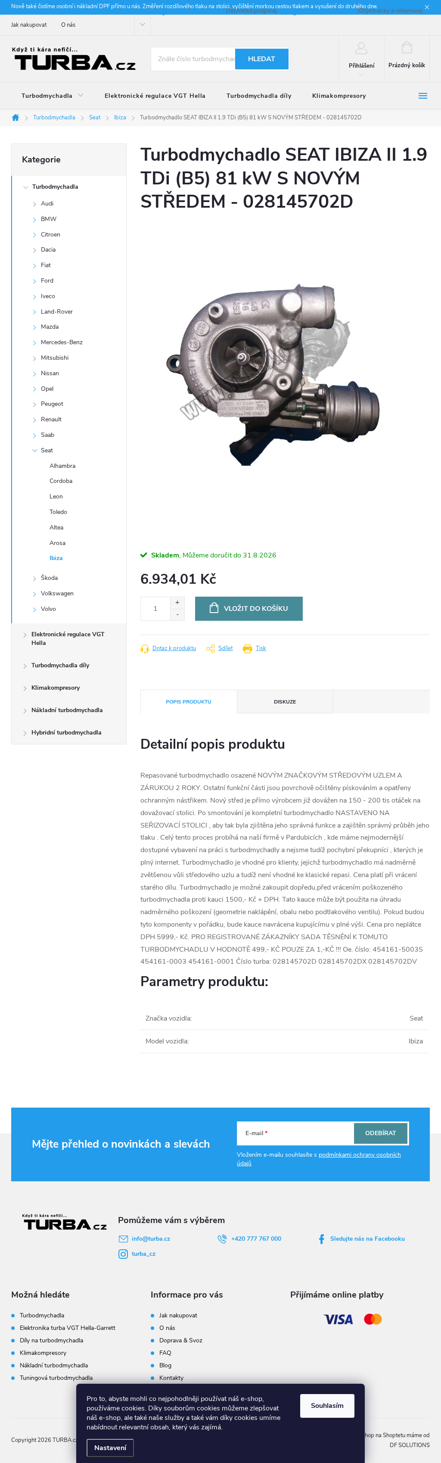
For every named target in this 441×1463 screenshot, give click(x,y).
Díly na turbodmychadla (51, 1340)
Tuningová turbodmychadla (56, 1378)
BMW (48, 219)
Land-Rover (57, 312)
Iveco (48, 296)
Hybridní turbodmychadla (66, 732)
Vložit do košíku (256, 608)
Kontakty (171, 1378)
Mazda (50, 327)
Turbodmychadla (55, 187)
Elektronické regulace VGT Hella (68, 638)
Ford (47, 281)
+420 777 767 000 (256, 1239)
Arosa (57, 543)
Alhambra (62, 466)
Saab (47, 435)
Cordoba (61, 481)
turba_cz (143, 1254)
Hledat (261, 59)
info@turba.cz (151, 1239)
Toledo (58, 512)
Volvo (48, 609)
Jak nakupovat (29, 25)
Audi (47, 203)
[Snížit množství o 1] (177, 614)
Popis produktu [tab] (188, 701)
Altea (56, 527)
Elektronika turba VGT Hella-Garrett (67, 1328)
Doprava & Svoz (180, 1340)
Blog (165, 1365)
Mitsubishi (54, 358)
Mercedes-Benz (62, 342)
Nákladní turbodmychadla (67, 710)
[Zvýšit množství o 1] (177, 603)
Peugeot (52, 404)
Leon (56, 496)
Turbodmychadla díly (60, 665)
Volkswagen (57, 593)
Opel (47, 389)
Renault (51, 419)
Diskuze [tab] (285, 701)
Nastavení (110, 1448)
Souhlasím (327, 1405)
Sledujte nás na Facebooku (367, 1239)
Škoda (49, 578)
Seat (47, 450)
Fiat (46, 265)
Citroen (50, 234)
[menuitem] (52, 96)
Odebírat (380, 1133)
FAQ (165, 1353)
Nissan (50, 373)
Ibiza (56, 558)
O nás (68, 25)
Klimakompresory (55, 688)
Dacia (48, 250)
